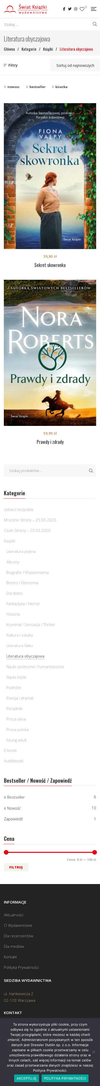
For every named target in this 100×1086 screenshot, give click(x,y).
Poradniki (14, 708)
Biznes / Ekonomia (22, 582)
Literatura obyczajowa (25, 656)
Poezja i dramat (19, 698)
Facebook (64, 9)
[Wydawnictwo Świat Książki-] (26, 9)
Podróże (13, 687)
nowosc (13, 86)
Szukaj (91, 471)
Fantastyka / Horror (23, 603)
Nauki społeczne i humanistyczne (35, 666)
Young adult (16, 740)
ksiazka (61, 86)
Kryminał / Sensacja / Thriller (30, 624)
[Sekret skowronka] (50, 176)
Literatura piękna (21, 551)
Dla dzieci (14, 593)
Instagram (75, 9)
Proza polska (17, 729)
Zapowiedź (13, 818)
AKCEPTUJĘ (26, 1078)
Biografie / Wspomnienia (27, 572)
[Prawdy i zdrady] (50, 353)
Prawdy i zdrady (50, 441)
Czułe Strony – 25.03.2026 (27, 530)
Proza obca (16, 719)
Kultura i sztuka (19, 635)
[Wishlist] (82, 9)
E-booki (10, 750)
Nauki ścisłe (16, 677)
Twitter (70, 9)
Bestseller (16, 797)
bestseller (37, 86)
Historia (13, 614)
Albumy (12, 561)
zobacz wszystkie (19, 509)
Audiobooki (13, 760)
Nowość (14, 808)
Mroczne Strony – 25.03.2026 (30, 519)
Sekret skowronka (50, 265)
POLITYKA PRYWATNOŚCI (65, 1078)
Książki (9, 540)
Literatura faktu (19, 645)
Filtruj (16, 867)
